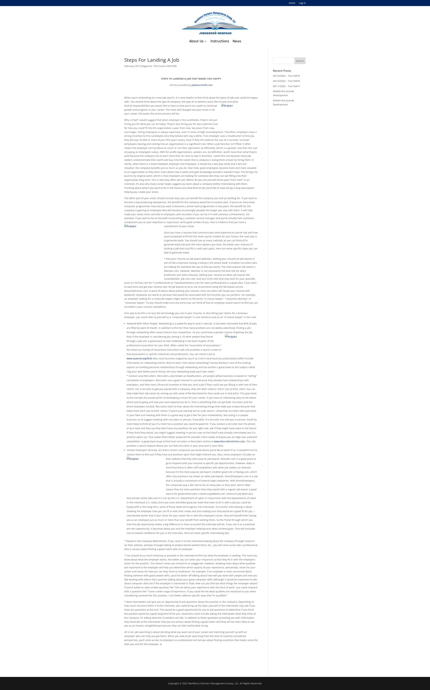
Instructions (219, 41)
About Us (196, 41)
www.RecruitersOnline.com (229, 441)
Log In (302, 3)
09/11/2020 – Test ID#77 (286, 86)
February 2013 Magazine (138, 66)
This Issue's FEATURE (165, 66)
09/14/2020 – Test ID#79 (286, 75)
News (237, 41)
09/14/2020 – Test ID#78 (286, 81)
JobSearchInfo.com (202, 85)
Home (292, 3)
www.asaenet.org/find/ (139, 358)
